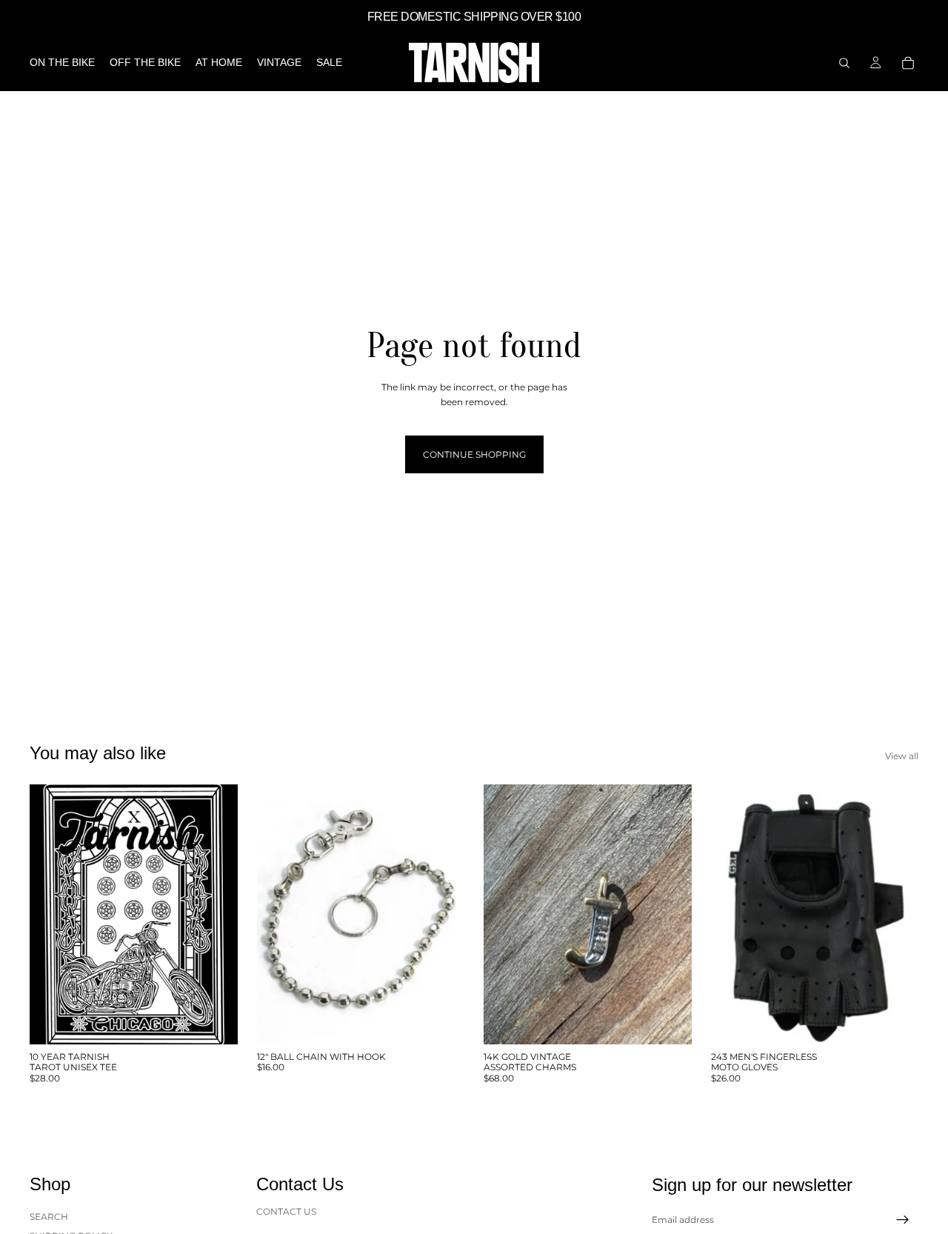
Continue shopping (474, 454)
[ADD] (441, 1021)
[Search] (844, 63)
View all (901, 755)
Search (49, 1216)
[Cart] (908, 63)
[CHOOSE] (214, 1021)
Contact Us (286, 1211)
